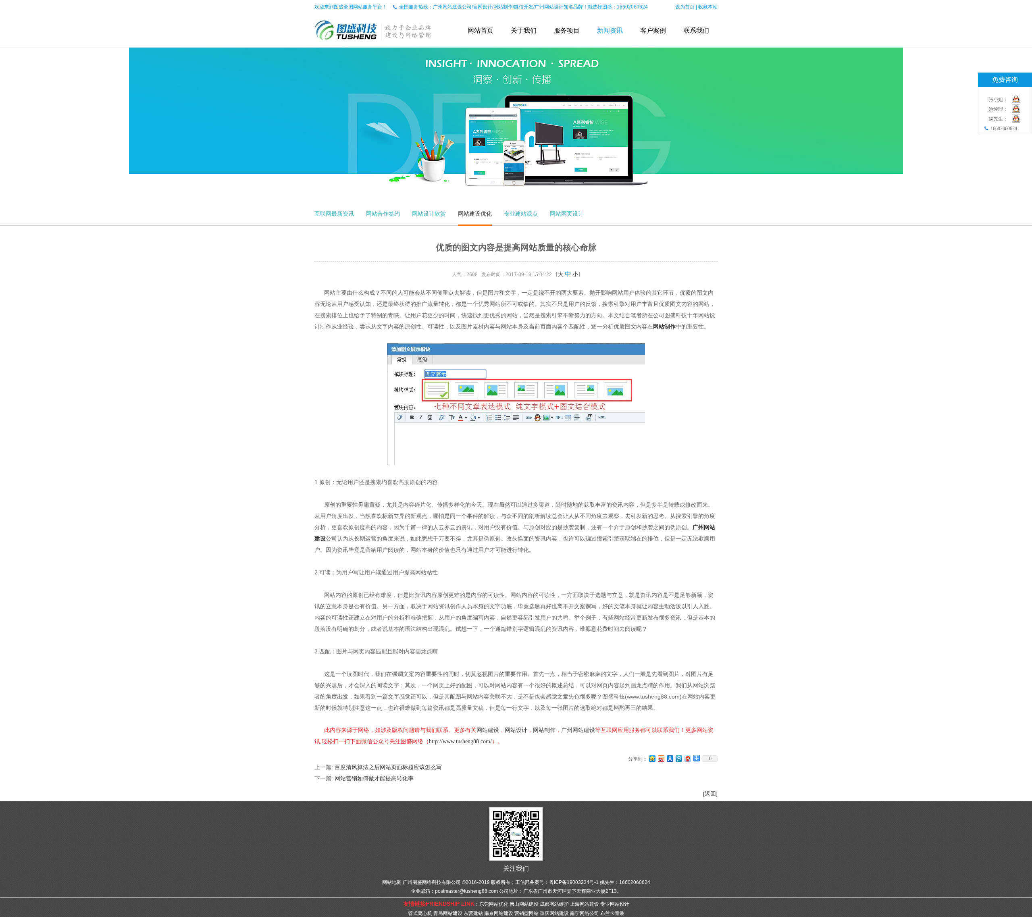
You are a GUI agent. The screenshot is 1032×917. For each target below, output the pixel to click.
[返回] (710, 793)
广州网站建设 (578, 730)
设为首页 (685, 7)
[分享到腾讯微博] (678, 758)
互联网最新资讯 (334, 213)
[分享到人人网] (669, 758)
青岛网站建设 (447, 913)
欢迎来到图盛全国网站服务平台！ (350, 7)
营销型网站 (526, 913)
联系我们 (696, 30)
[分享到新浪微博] (660, 758)
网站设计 (516, 730)
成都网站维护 (554, 904)
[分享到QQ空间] (651, 758)
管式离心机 (420, 913)
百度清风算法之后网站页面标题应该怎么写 (388, 767)
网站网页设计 (567, 213)
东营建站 (473, 913)
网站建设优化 (475, 213)
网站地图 (392, 882)
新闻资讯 (610, 30)
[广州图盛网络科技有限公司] (373, 44)
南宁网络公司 (584, 913)
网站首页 (480, 30)
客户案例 (653, 30)
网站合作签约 (383, 213)
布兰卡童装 (612, 913)
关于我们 (524, 30)
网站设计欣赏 (429, 213)
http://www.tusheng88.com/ (460, 741)
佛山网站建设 (524, 904)
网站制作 (664, 326)
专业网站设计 (614, 904)
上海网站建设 (584, 904)
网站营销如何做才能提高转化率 (374, 778)
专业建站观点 (521, 213)
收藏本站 (708, 7)
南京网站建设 (498, 913)
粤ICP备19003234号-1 (574, 882)
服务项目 (567, 30)
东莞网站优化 (493, 904)
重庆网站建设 (554, 913)
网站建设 (487, 730)
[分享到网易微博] (687, 758)
